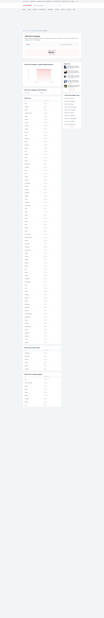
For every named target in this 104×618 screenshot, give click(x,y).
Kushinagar (27, 246)
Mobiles (24, 9)
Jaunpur (26, 221)
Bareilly (26, 148)
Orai (26, 288)
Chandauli (27, 167)
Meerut (26, 272)
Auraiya (26, 122)
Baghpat (26, 129)
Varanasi (26, 342)
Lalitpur (26, 253)
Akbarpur (27, 106)
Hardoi (26, 211)
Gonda (26, 199)
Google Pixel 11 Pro (66, 1)
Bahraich (26, 132)
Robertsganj (27, 304)
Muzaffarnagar (28, 281)
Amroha (26, 119)
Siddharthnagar (28, 326)
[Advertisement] (72, 5)
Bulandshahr (27, 164)
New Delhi (27, 356)
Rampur (26, 301)
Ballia (26, 135)
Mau (26, 269)
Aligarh (26, 109)
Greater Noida (28, 205)
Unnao (26, 339)
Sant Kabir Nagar (28, 313)
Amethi (26, 116)
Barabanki (27, 145)
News (74, 9)
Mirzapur (27, 275)
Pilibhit (26, 291)
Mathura (26, 266)
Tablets (29, 9)
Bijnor (26, 157)
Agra (26, 103)
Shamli (26, 320)
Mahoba (26, 259)
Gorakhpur (27, 202)
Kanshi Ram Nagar (28, 237)
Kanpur (26, 231)
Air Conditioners (42, 9)
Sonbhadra (27, 332)
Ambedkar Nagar (28, 113)
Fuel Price (57, 9)
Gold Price (63, 9)
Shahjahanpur (28, 317)
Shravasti (27, 323)
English (77, 1)
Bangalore (27, 369)
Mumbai (26, 359)
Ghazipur (27, 195)
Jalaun (26, 218)
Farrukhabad (27, 183)
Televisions (35, 9)
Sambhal (26, 310)
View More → (72, 126)
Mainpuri (27, 262)
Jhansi (26, 224)
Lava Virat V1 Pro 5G (41, 1)
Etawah (26, 176)
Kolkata (26, 365)
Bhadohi (26, 154)
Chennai (26, 362)
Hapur (26, 208)
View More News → (72, 90)
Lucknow (26, 256)
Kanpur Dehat (27, 234)
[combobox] (47, 5)
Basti (26, 151)
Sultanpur (27, 336)
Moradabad (27, 278)
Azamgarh (27, 125)
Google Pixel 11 (49, 1)
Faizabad (26, 180)
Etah (26, 173)
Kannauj (26, 227)
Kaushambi (27, 243)
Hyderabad (27, 353)
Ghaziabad (27, 192)
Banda (26, 141)
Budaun (26, 160)
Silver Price (69, 9)
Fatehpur (26, 186)
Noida (26, 285)
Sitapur (26, 329)
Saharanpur (27, 307)
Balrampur (27, 138)
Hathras (26, 215)
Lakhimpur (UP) (28, 250)
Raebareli (27, 297)
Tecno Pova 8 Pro (57, 1)
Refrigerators (50, 9)
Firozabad (27, 189)
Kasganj (26, 240)
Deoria (26, 170)
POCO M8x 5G (33, 1)
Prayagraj (27, 294)
